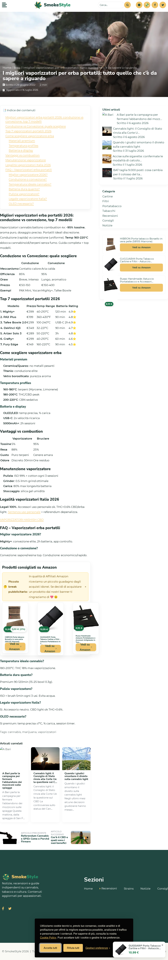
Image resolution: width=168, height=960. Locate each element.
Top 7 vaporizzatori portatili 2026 (28, 131)
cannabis (14, 732)
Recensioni (110, 215)
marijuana (29, 732)
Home (7, 67)
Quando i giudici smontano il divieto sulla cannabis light (76, 776)
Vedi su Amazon (14, 647)
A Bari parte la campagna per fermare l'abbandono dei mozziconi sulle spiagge (12, 781)
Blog (17, 67)
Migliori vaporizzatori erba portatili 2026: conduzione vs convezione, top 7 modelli (44, 119)
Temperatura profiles (23, 145)
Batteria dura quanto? (24, 189)
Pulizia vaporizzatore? (24, 194)
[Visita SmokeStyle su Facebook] (3, 909)
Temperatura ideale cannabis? (30, 184)
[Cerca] (127, 5)
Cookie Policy (48, 937)
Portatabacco (112, 206)
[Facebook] (155, 5)
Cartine (107, 196)
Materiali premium (22, 140)
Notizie (107, 225)
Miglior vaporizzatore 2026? (28, 174)
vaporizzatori (47, 732)
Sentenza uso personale (24, 512)
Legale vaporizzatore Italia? (28, 198)
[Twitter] (162, 5)
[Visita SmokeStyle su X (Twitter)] (9, 909)
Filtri (105, 201)
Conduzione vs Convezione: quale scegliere (35, 126)
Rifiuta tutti (73, 948)
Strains (129, 888)
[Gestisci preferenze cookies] (139, 5)
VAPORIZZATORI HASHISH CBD (22, 519)
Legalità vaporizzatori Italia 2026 (28, 165)
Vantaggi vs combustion (22, 155)
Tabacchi (108, 210)
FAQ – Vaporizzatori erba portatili (28, 169)
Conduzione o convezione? (28, 179)
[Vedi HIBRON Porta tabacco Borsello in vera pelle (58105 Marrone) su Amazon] (111, 244)
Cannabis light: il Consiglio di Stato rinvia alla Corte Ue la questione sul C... (45, 778)
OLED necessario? (21, 203)
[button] (139, 5)
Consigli (108, 220)
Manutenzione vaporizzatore (25, 160)
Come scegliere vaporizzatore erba (29, 136)
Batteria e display (21, 150)
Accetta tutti (50, 948)
